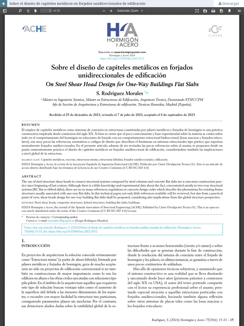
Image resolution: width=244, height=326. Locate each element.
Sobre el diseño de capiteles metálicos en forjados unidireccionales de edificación (78, 3)
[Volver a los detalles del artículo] (3, 3)
